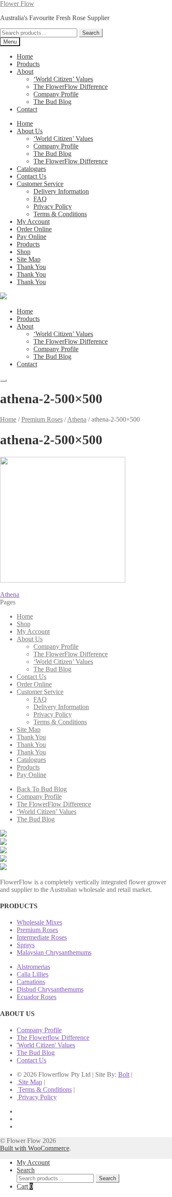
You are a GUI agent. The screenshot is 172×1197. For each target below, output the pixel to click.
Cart (25, 1186)
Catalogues (31, 168)
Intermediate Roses (42, 937)
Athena (76, 419)
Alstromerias (33, 966)
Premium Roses (42, 419)
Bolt (123, 1074)
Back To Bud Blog (42, 789)
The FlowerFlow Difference (70, 86)
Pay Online (31, 236)
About (25, 71)
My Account (33, 221)
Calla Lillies (32, 974)
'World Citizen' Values (46, 1045)
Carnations (31, 981)
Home (25, 56)
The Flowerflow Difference (53, 1037)
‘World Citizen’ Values (63, 79)
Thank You (31, 266)
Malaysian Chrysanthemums (54, 952)
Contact (27, 109)
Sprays (26, 944)
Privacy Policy (52, 206)
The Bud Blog (52, 101)
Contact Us (31, 176)
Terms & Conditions (60, 214)
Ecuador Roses (36, 996)
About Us (30, 131)
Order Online (34, 229)
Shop (23, 251)
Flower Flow (17, 3)
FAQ (40, 198)
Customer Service (40, 183)
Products (28, 63)
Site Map (28, 259)
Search (90, 33)
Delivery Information (61, 191)
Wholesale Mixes (39, 922)
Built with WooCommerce (34, 1148)
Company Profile (55, 94)
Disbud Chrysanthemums (50, 989)
